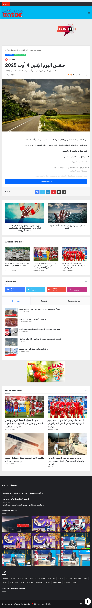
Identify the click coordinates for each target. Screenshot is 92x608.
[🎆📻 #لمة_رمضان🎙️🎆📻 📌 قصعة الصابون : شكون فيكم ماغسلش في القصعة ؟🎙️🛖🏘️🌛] (75, 524)
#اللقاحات (60, 578)
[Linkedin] (48, 192)
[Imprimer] (64, 192)
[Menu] (89, 13)
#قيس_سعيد (39, 582)
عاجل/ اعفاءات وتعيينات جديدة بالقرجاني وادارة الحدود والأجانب (39, 309)
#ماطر (48, 582)
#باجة (85, 578)
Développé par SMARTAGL (43, 604)
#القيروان (42, 578)
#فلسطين (30, 582)
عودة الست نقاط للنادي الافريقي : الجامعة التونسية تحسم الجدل (39, 329)
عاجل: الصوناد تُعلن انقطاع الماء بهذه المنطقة (33, 349)
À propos (67, 582)
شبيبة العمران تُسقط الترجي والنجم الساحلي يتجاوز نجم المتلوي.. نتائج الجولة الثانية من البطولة (45, 265)
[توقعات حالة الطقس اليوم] (16, 541)
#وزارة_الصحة (57, 582)
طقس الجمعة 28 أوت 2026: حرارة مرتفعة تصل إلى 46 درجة (30, 4)
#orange (5, 578)
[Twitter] (42, 192)
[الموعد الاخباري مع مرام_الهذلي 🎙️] (46, 541)
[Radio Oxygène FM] (12, 12)
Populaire (16, 301)
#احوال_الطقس (22, 578)
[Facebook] (37, 192)
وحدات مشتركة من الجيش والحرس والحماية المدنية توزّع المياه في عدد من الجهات (66, 461)
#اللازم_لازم (51, 578)
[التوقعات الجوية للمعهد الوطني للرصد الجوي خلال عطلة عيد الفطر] (11, 342)
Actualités (16, 50)
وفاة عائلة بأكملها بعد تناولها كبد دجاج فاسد (32, 319)
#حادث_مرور (14, 582)
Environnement (20, 55)
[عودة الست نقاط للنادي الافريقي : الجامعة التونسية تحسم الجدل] (11, 332)
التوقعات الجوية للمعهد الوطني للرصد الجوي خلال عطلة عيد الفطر (40, 339)
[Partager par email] (59, 192)
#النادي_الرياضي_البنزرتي (74, 578)
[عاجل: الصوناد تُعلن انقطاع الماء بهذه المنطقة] (11, 352)
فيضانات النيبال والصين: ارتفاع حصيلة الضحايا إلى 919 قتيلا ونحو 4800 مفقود (17, 265)
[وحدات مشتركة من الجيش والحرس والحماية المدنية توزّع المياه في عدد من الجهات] (67, 444)
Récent (44, 301)
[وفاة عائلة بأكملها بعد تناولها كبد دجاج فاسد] (11, 322)
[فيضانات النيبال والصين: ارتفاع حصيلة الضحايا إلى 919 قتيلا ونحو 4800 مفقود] (17, 254)
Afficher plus (45, 182)
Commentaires (74, 301)
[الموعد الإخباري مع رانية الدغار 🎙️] (46, 524)
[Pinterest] (53, 192)
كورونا (75, 582)
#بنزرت (5, 582)
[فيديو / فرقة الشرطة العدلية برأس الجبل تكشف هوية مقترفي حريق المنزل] (16, 524)
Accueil (9, 50)
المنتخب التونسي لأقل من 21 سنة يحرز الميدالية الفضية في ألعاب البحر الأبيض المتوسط (73, 265)
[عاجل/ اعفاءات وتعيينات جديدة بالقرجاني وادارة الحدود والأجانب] (11, 312)
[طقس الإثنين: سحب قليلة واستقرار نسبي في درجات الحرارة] (24, 444)
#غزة (22, 582)
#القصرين (33, 578)
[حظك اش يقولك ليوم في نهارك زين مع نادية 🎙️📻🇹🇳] (16, 558)
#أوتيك (13, 578)
